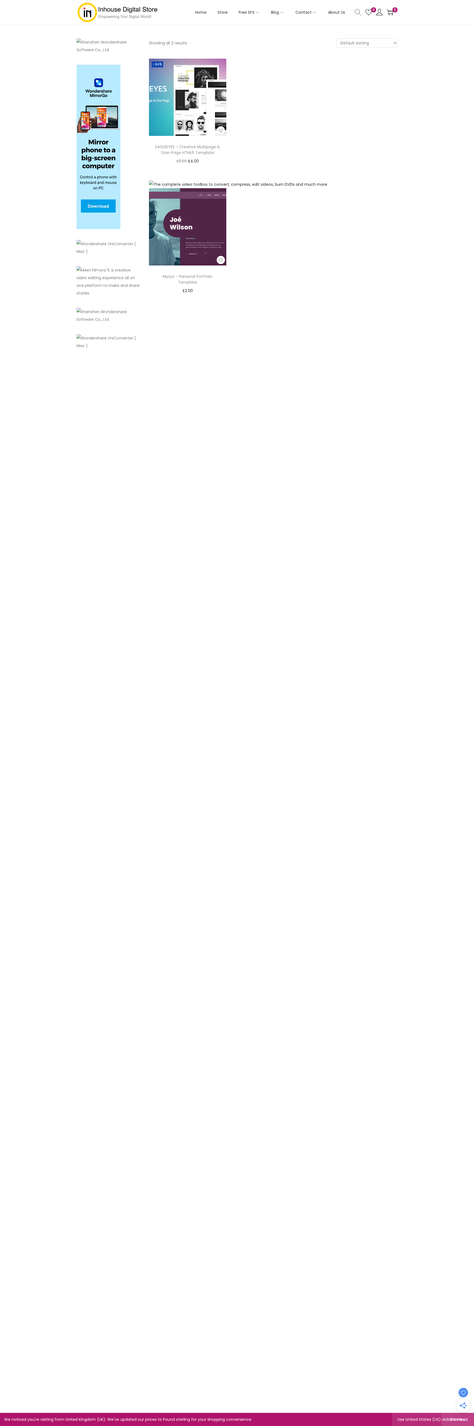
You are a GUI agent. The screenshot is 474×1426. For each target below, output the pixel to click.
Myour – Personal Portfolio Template (187, 279)
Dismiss (457, 1419)
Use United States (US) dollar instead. (433, 1419)
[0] (368, 12)
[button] (221, 130)
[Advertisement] (109, 443)
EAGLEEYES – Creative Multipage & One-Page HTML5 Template (187, 149)
